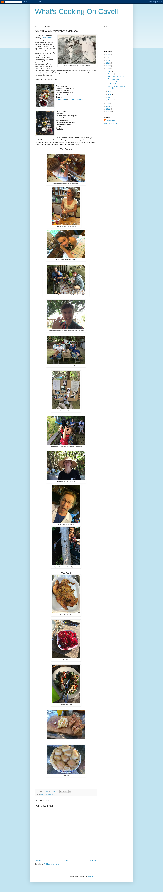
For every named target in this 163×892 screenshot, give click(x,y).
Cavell (42, 794)
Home (66, 860)
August (110, 74)
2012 (108, 109)
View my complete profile (112, 123)
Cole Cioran (111, 120)
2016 (108, 69)
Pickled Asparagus (76, 99)
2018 (108, 63)
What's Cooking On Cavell (76, 11)
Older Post (93, 860)
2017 (108, 66)
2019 (108, 60)
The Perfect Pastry (114, 79)
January (111, 100)
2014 (108, 103)
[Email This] (60, 791)
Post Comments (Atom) (51, 864)
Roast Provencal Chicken (116, 76)
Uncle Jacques (47, 38)
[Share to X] (65, 791)
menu (51, 794)
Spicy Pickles (61, 99)
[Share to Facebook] (67, 791)
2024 (108, 55)
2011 (108, 112)
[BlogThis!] (63, 791)
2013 (108, 106)
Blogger (90, 876)
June (110, 94)
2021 (108, 57)
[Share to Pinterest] (69, 791)
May (109, 97)
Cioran (47, 794)
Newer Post (39, 860)
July (109, 91)
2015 (108, 71)
